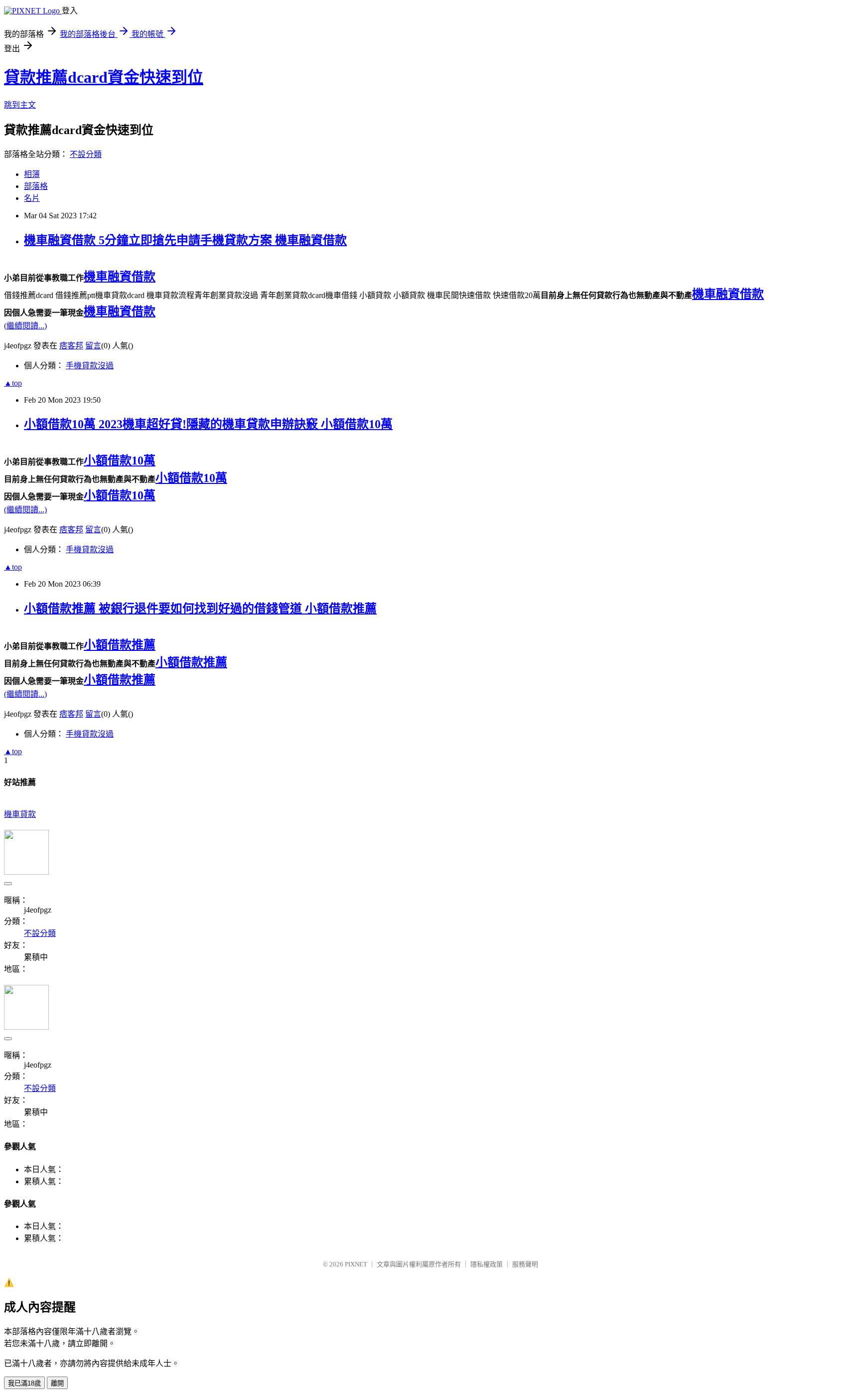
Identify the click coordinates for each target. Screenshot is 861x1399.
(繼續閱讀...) (25, 325)
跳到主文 (20, 105)
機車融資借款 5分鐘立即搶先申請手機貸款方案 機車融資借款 (185, 240)
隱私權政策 (486, 1264)
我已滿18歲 (24, 1383)
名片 (32, 198)
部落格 (36, 186)
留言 (93, 345)
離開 (57, 1383)
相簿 (32, 174)
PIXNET (356, 1264)
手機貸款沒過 (90, 365)
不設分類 (86, 154)
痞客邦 (71, 345)
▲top (13, 383)
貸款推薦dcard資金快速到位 (103, 77)
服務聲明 (525, 1264)
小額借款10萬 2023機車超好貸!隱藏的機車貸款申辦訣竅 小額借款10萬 (208, 424)
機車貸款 (20, 814)
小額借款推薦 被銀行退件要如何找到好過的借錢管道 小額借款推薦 (200, 608)
